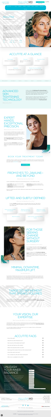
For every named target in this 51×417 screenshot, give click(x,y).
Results (32, 80)
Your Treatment (13, 80)
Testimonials (41, 6)
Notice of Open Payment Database (30, 411)
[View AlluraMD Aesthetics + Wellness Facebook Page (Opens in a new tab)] (25, 405)
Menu (48, 1)
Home (16, 6)
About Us (36, 6)
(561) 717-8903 (6, 2)
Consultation (46, 80)
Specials (28, 6)
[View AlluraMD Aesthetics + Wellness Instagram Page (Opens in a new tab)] (23, 405)
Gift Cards (25, 9)
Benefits (20, 80)
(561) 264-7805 (15, 161)
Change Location (40, 3)
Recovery (26, 80)
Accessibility (24, 411)
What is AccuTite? (4, 80)
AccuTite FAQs (39, 80)
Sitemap (18, 411)
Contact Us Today (25, 164)
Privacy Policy (21, 411)
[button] (46, 1)
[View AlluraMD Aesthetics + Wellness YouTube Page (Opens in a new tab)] (28, 405)
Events (33, 6)
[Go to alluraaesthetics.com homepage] (25, 2)
